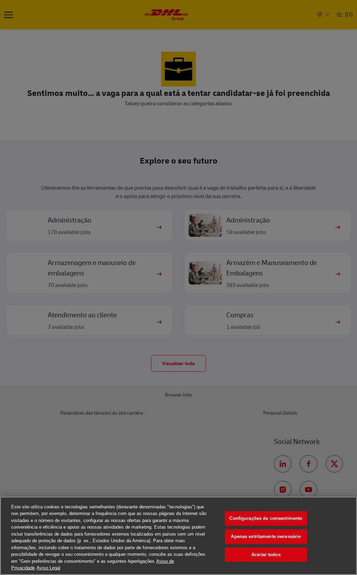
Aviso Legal (48, 567)
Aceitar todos (266, 554)
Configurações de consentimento (265, 518)
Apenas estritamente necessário (266, 536)
